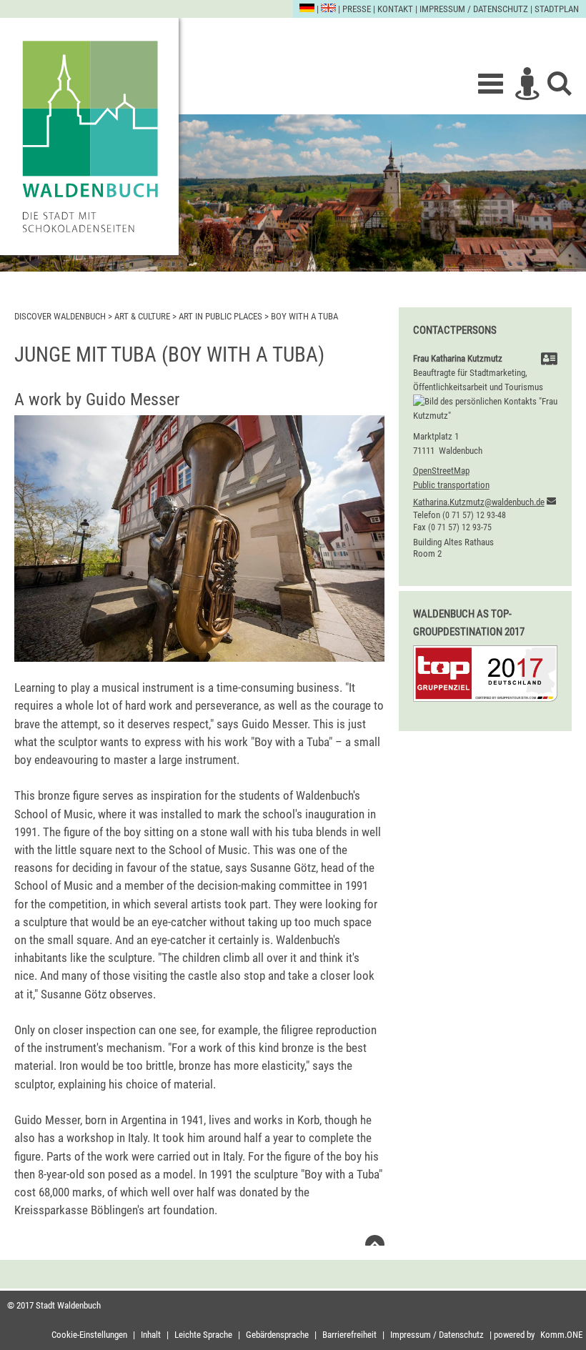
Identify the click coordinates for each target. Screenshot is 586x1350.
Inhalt (151, 1334)
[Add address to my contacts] (549, 360)
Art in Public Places (221, 316)
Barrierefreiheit (349, 1334)
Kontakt (395, 9)
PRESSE (356, 9)
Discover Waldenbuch (60, 316)
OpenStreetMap (441, 470)
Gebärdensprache (277, 1334)
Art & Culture (142, 316)
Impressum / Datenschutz (473, 9)
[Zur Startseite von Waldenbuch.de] (89, 136)
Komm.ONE (561, 1334)
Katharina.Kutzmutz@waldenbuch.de (479, 502)
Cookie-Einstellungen (89, 1334)
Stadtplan (557, 9)
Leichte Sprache (203, 1334)
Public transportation (451, 485)
